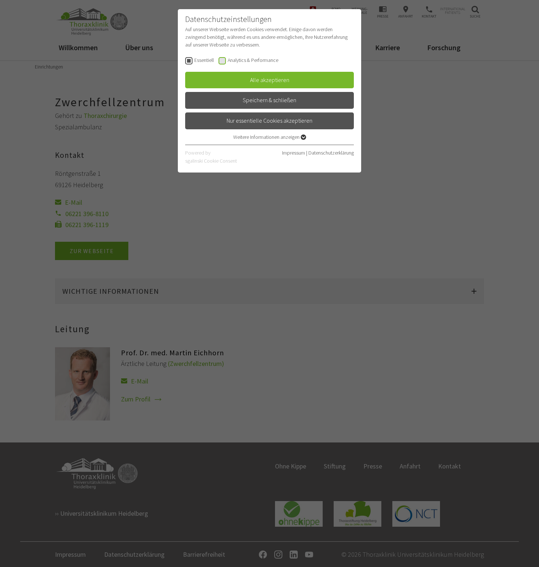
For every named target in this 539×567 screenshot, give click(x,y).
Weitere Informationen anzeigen (267, 137)
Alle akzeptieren (269, 80)
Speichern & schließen (269, 100)
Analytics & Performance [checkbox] (253, 60)
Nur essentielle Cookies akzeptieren (269, 120)
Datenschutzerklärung (331, 152)
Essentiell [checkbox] (204, 60)
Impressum (293, 152)
